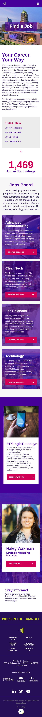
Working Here (15, 132)
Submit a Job (15, 141)
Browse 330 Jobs (16, 340)
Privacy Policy (21, 703)
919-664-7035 (21, 665)
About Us (29, 638)
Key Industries (15, 128)
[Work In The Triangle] (4, 3)
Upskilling (13, 137)
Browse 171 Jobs (16, 294)
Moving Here (13, 644)
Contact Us (29, 649)
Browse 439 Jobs (16, 382)
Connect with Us (16, 477)
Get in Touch (15, 564)
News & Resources (29, 644)
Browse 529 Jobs (16, 252)
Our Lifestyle (13, 649)
